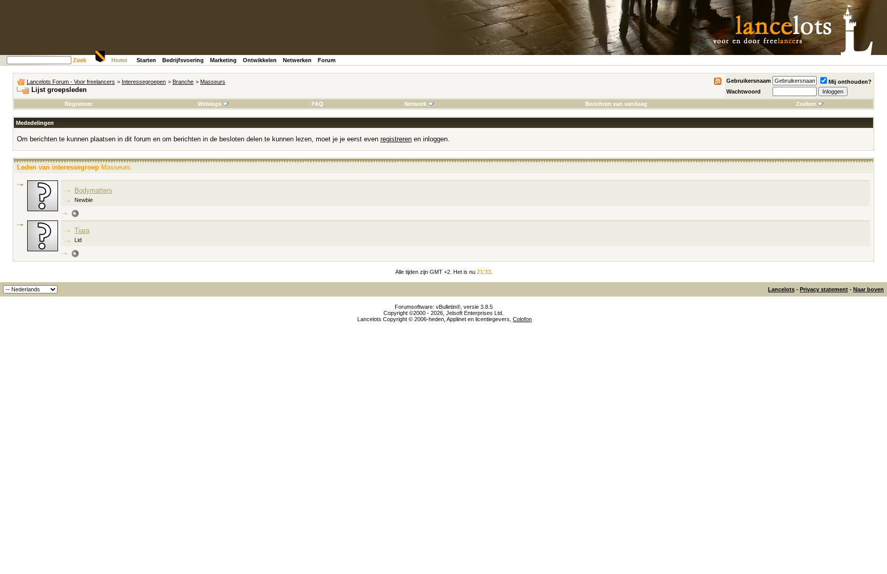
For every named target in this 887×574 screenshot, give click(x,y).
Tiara (81, 230)
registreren (396, 139)
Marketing (223, 60)
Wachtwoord (743, 91)
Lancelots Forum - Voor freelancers (71, 82)
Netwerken (297, 60)
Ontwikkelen (260, 60)
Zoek (79, 60)
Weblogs (209, 104)
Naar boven (868, 289)
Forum (327, 60)
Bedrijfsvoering (183, 60)
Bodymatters (93, 190)
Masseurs (212, 82)
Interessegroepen (144, 82)
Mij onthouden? (850, 82)
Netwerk (415, 104)
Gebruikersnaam (748, 81)
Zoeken (806, 104)
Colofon (522, 319)
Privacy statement (824, 289)
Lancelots (781, 289)
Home (119, 60)
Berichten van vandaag (616, 104)
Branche (183, 82)
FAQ (317, 104)
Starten (146, 60)
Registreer (78, 104)
